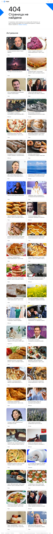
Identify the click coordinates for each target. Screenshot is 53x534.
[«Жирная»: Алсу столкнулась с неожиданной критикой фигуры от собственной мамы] (37, 191)
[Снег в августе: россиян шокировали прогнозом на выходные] (37, 418)
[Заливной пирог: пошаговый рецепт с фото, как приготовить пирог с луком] (37, 67)
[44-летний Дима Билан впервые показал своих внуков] (16, 88)
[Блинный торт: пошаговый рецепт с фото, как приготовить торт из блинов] (16, 438)
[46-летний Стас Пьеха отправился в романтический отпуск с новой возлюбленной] (37, 335)
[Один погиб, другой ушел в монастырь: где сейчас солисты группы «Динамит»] (37, 88)
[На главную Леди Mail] (7, 1)
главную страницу (22, 24)
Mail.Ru (2, 533)
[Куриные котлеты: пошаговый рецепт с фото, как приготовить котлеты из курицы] (16, 356)
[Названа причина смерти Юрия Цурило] (16, 46)
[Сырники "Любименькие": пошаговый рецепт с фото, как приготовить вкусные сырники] (16, 253)
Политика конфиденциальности (42, 533)
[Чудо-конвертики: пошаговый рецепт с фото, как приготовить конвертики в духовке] (16, 211)
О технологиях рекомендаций (29, 533)
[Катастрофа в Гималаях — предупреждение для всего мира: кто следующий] (37, 108)
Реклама (12, 533)
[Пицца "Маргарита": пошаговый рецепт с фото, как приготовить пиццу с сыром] (37, 253)
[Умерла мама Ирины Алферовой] (16, 191)
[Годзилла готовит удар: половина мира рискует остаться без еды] (37, 170)
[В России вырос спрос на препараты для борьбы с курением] (37, 397)
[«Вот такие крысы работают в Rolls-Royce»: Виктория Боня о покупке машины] (16, 170)
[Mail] (4, 1)
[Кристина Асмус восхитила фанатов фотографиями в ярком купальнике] (37, 521)
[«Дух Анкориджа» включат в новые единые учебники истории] (37, 500)
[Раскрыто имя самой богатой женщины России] (16, 418)
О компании (7, 533)
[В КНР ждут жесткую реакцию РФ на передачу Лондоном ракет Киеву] (37, 273)
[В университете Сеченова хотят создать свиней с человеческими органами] (16, 149)
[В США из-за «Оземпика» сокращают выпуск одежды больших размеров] (16, 314)
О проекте (21, 533)
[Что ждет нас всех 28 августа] (16, 67)
